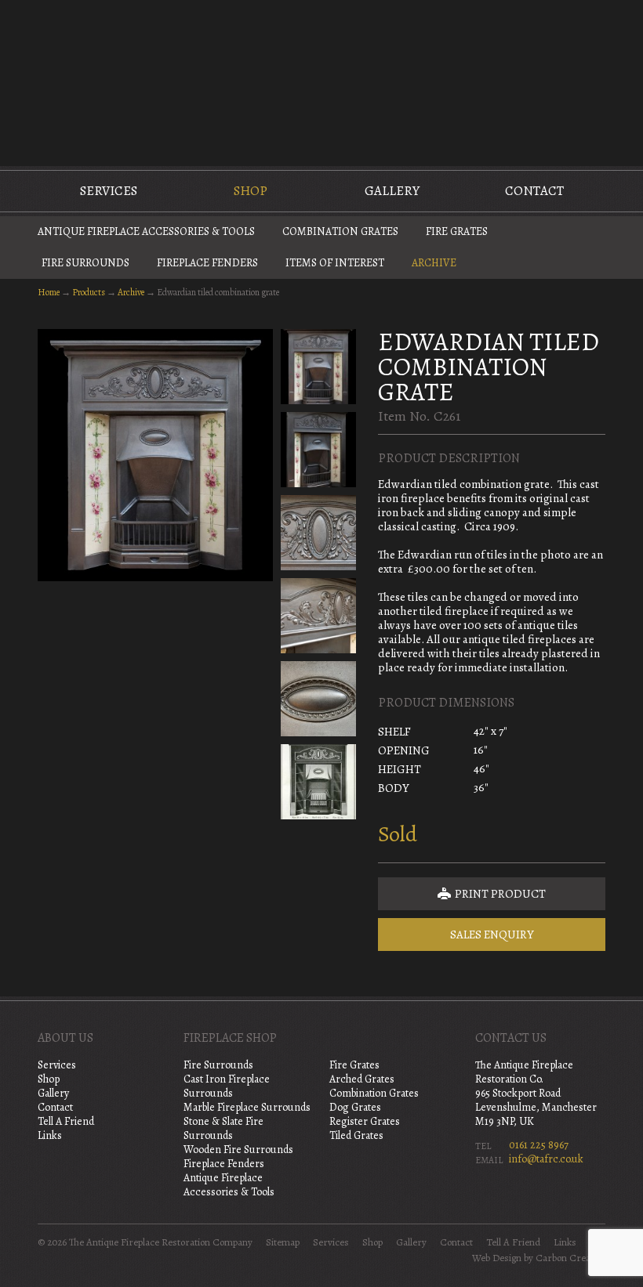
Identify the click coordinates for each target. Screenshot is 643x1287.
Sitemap (283, 1242)
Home (49, 292)
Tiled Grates (356, 1135)
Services (108, 191)
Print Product (499, 894)
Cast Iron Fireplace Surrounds (226, 1086)
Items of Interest (334, 262)
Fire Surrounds (85, 262)
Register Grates (364, 1121)
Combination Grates (340, 231)
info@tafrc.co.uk (546, 1158)
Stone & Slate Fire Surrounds (223, 1128)
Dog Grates (355, 1107)
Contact (534, 191)
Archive (434, 262)
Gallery (392, 191)
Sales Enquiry (492, 934)
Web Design (496, 1258)
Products (88, 292)
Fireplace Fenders (207, 262)
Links (50, 1135)
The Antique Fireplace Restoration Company (321, 81)
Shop (250, 191)
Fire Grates (457, 231)
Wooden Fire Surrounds (238, 1149)
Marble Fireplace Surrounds (247, 1107)
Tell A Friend (66, 1121)
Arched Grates (361, 1079)
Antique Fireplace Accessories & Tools (146, 231)
